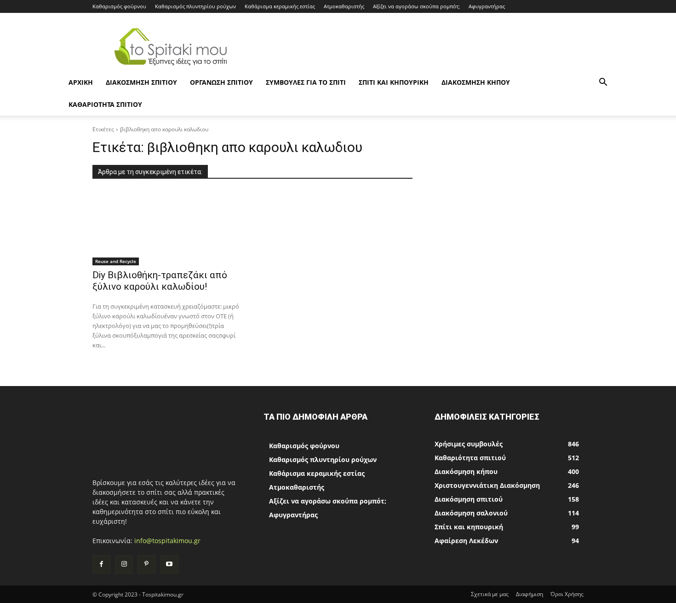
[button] (603, 83)
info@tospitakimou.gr (167, 540)
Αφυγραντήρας (487, 6)
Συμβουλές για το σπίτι (306, 82)
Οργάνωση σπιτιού (221, 82)
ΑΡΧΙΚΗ (81, 82)
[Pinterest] (146, 564)
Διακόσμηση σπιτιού (141, 82)
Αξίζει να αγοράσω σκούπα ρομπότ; (416, 6)
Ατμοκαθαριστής (344, 6)
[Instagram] (124, 564)
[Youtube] (169, 564)
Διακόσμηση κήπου (475, 82)
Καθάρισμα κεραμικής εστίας (280, 6)
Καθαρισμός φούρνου (119, 6)
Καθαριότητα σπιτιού (105, 104)
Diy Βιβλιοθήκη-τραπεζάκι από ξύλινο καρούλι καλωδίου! (159, 280)
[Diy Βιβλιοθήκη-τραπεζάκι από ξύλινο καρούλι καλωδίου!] (166, 228)
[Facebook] (101, 564)
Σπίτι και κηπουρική (394, 82)
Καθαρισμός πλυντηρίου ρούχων (195, 6)
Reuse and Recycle (115, 261)
